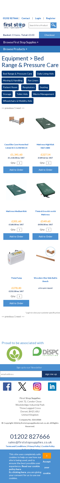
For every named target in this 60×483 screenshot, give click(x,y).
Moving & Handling (12, 80)
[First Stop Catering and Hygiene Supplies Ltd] (14, 29)
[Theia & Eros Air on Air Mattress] (45, 199)
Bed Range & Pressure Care (17, 73)
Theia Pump (16, 278)
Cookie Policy (48, 446)
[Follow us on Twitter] (22, 389)
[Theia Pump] (16, 266)
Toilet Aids (22, 94)
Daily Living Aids (45, 73)
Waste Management (43, 94)
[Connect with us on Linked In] (52, 389)
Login (38, 18)
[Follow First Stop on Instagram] (37, 389)
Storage (7, 94)
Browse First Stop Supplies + (20, 42)
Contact (26, 18)
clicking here (19, 472)
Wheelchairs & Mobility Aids (17, 100)
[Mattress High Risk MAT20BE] (45, 132)
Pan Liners (33, 80)
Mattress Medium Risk (16, 211)
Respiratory (28, 87)
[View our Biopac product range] (13, 360)
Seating (44, 87)
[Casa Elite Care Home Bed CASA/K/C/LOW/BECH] (16, 125)
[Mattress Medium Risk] (16, 199)
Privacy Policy (34, 446)
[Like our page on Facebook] (7, 389)
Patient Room (10, 87)
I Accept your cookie (47, 456)
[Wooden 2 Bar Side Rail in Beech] (45, 266)
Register (51, 18)
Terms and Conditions (16, 446)
